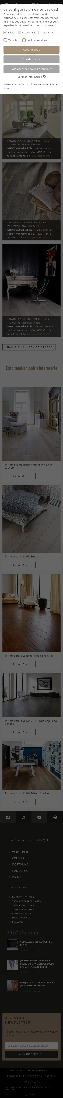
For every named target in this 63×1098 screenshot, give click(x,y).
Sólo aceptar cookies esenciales (31, 69)
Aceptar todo (31, 49)
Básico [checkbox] (11, 32)
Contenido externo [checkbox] (37, 40)
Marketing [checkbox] (14, 40)
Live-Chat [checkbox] (48, 32)
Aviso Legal (10, 84)
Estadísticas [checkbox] (29, 32)
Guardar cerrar (32, 59)
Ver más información (30, 77)
